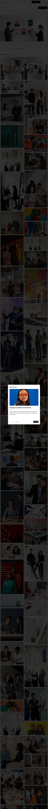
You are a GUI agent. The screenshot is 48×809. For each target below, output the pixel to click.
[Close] (38, 386)
